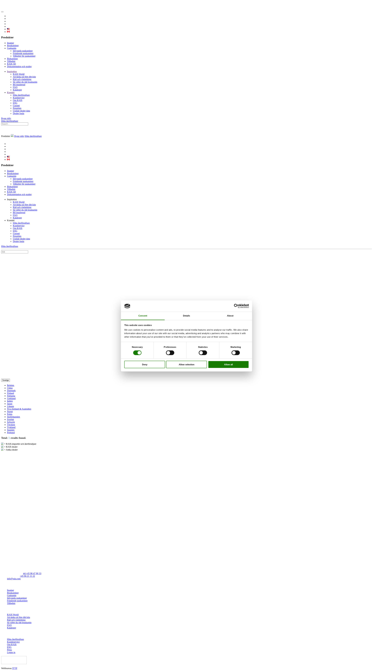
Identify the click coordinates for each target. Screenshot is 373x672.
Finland (10, 393)
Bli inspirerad (19, 84)
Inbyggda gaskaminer (23, 51)
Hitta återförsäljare (21, 95)
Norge (10, 411)
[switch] (170, 352)
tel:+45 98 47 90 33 (32, 573)
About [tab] (230, 315)
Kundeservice (13, 642)
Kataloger (17, 90)
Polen (9, 414)
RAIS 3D (11, 64)
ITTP (14, 668)
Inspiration (12, 71)
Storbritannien (13, 417)
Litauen (10, 406)
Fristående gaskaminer (23, 53)
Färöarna (11, 396)
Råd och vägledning (22, 79)
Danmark (11, 390)
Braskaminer (13, 45)
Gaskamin (11, 48)
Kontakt (10, 92)
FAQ (15, 87)
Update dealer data (21, 111)
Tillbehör (11, 61)
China (10, 388)
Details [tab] (186, 315)
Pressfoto (17, 108)
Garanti (16, 105)
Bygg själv (6, 118)
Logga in (11, 652)
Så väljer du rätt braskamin (25, 82)
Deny (144, 364)
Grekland (11, 398)
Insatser (10, 43)
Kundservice (18, 97)
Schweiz (11, 422)
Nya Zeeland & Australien (19, 409)
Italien (10, 401)
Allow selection (186, 364)
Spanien (10, 430)
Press (9, 650)
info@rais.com (14, 578)
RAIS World (18, 74)
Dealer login (18, 113)
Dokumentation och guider (19, 66)
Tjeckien (11, 424)
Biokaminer (12, 58)
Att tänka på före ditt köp (24, 76)
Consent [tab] (142, 315)
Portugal (11, 432)
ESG (15, 103)
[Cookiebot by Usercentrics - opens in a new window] (236, 306)
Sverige (5, 380)
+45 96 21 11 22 (27, 576)
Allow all (228, 364)
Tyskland (11, 427)
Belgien (10, 385)
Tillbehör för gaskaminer (24, 56)
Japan (9, 403)
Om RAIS (17, 100)
